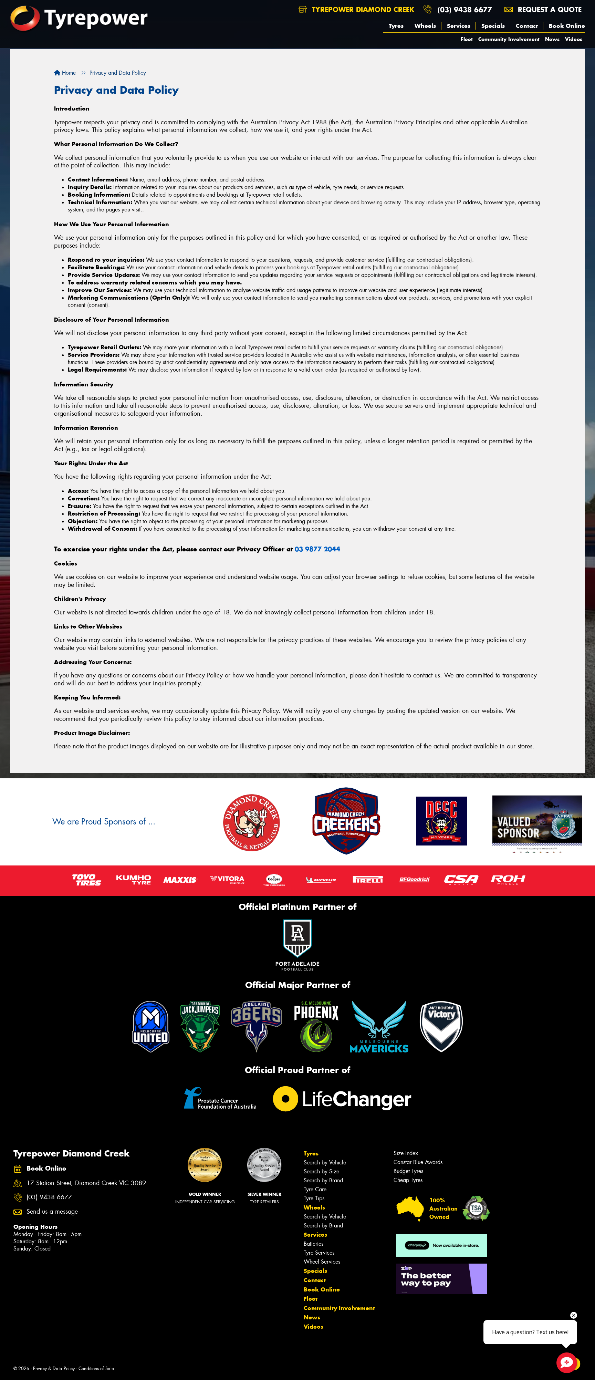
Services (458, 26)
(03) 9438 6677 (465, 9)
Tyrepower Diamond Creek (362, 9)
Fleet (467, 39)
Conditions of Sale (96, 1368)
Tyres (396, 26)
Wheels (425, 26)
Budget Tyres (408, 1171)
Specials (493, 26)
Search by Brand (323, 1180)
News (552, 39)
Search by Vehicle (325, 1162)
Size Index (406, 1153)
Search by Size (321, 1171)
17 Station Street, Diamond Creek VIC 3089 (86, 1183)
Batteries (313, 1243)
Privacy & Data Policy (54, 1368)
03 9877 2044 (317, 549)
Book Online (567, 26)
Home (68, 72)
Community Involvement (509, 39)
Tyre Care (315, 1189)
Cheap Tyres (408, 1180)
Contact (527, 26)
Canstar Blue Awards (418, 1162)
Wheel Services (322, 1261)
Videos (573, 39)
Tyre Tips (314, 1198)
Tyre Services (319, 1252)
